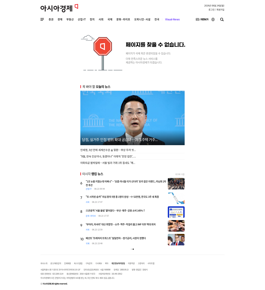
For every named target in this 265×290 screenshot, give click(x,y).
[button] (131, 249)
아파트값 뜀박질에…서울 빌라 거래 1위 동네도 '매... (107, 163)
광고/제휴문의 (55, 263)
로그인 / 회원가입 (216, 9)
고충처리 (141, 263)
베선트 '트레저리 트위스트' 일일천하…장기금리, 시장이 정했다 (116, 238)
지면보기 (202, 20)
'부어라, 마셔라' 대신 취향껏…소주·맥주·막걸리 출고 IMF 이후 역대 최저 (121, 224)
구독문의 (88, 263)
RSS (106, 263)
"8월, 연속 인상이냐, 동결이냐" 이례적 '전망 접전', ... (108, 156)
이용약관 (131, 263)
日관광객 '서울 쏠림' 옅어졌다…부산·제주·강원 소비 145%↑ (115, 210)
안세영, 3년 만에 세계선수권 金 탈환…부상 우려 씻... (108, 150)
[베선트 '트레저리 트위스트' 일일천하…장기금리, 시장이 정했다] (176, 239)
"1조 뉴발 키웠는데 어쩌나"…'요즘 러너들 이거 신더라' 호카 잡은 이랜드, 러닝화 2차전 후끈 (126, 183)
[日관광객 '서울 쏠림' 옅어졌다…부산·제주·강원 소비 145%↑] (176, 212)
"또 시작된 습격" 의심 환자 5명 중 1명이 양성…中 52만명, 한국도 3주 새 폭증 (122, 196)
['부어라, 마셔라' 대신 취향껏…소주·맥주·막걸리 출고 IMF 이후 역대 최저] (176, 226)
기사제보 (98, 263)
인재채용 (67, 263)
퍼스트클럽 (78, 263)
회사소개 (43, 263)
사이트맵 (151, 263)
